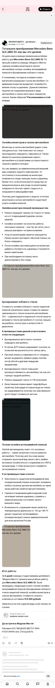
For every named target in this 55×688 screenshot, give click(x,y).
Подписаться (46, 43)
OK (48, 676)
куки (18, 676)
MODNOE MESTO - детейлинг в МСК (23, 42)
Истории (12, 44)
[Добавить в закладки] (9, 643)
